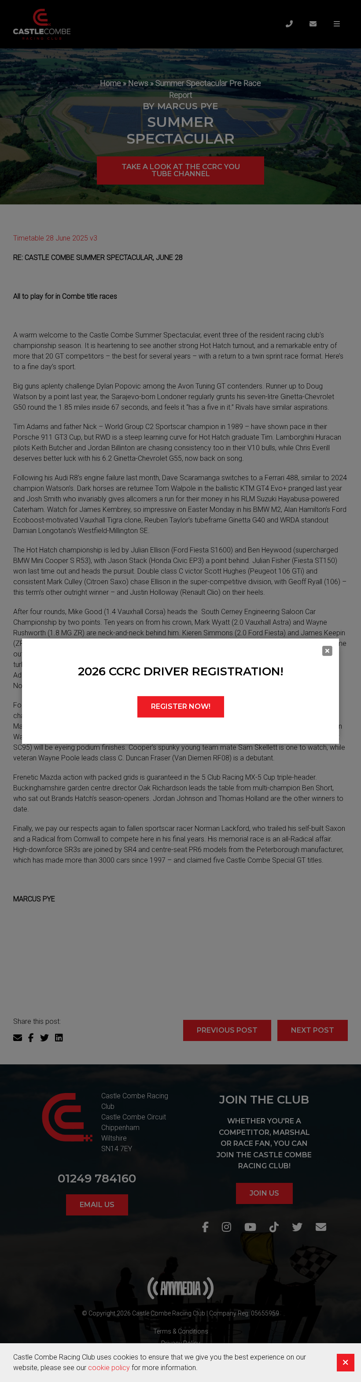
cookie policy (109, 1367)
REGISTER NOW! (180, 706)
